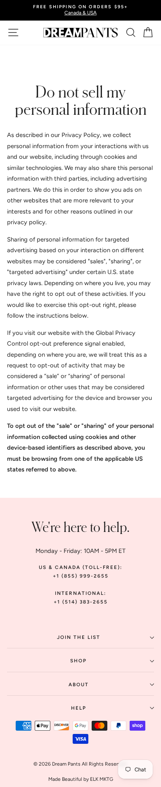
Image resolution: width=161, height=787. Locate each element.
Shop (78, 661)
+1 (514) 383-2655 (81, 602)
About (79, 684)
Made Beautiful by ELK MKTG (80, 779)
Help (78, 708)
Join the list (78, 637)
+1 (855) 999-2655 (81, 576)
